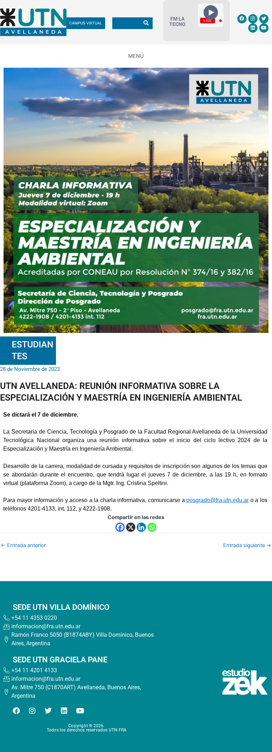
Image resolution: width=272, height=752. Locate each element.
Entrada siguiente (247, 545)
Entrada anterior (23, 545)
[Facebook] (120, 527)
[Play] (211, 13)
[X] (130, 527)
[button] (136, 56)
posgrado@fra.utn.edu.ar (217, 500)
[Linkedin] (141, 527)
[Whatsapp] (152, 527)
